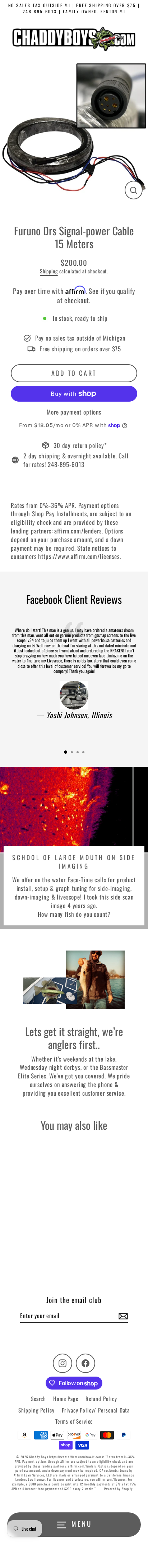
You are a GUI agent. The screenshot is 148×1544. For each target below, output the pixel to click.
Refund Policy (101, 1398)
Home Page (65, 1398)
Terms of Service (74, 1421)
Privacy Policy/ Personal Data (96, 1410)
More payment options (74, 412)
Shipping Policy (36, 1410)
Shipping (49, 271)
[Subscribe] (122, 1316)
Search (38, 1398)
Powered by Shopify (118, 1488)
